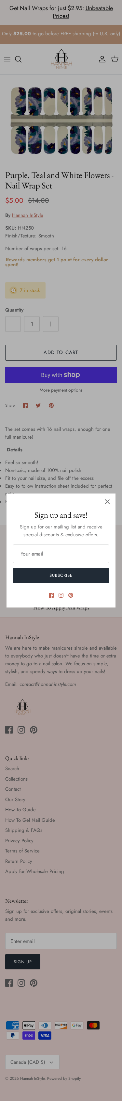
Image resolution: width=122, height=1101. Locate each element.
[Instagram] (61, 595)
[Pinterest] (70, 595)
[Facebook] (51, 595)
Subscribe (61, 575)
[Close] (107, 501)
